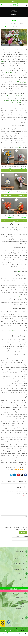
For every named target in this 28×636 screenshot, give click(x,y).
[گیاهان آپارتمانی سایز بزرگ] (26, 599)
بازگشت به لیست (14, 481)
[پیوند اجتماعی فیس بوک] (18, 1)
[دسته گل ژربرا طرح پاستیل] (20, 181)
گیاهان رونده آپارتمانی (19, 612)
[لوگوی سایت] (14, 5)
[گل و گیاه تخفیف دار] (26, 597)
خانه (16, 14)
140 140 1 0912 (19, 563)
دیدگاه (25, 495)
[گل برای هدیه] (26, 614)
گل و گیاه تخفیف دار (20, 597)
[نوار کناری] (26, 192)
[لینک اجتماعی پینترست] (14, 1)
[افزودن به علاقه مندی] (16, 150)
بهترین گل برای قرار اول (16, 100)
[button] (20, 170)
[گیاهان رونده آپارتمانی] (26, 611)
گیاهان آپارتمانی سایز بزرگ (18, 600)
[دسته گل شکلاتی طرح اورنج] (20, 206)
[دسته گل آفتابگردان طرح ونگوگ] (7, 157)
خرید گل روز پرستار (16, 102)
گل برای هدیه (21, 614)
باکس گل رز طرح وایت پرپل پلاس (20, 166)
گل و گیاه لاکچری (20, 603)
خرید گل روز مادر (6, 100)
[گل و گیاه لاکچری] (26, 602)
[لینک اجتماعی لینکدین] (12, 1)
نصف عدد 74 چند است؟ (21, 536)
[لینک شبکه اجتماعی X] (16, 1)
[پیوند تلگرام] (10, 1)
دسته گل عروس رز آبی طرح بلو (8, 191)
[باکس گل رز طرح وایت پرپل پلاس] (20, 157)
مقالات (12, 14)
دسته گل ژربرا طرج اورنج (9, 215)
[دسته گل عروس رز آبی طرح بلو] (7, 181)
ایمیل (25, 516)
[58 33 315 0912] (26, 568)
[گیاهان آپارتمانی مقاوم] (26, 605)
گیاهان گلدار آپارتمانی (19, 609)
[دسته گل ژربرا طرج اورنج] (7, 206)
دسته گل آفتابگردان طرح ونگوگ (8, 166)
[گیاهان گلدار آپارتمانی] (26, 608)
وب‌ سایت (25, 522)
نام (26, 511)
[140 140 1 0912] (26, 562)
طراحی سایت (16, 630)
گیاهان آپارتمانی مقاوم (19, 606)
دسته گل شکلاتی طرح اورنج (22, 215)
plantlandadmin (19, 27)
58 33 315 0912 (19, 569)
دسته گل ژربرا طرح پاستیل (22, 191)
